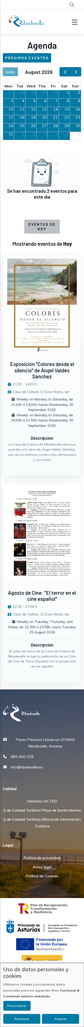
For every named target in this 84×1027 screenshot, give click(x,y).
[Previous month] (65, 72)
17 (11, 117)
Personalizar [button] (17, 1006)
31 (55, 92)
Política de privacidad (42, 857)
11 (22, 109)
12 (33, 109)
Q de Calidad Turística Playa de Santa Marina (42, 810)
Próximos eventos (27, 58)
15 (66, 109)
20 (44, 117)
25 (22, 125)
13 (44, 109)
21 (55, 117)
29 (33, 92)
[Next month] (75, 72)
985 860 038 (22, 756)
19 (33, 117)
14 (55, 109)
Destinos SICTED (42, 801)
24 (11, 125)
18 (22, 117)
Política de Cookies (42, 876)
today (10, 71)
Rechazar (21, 1019)
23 (78, 117)
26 (33, 125)
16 (78, 109)
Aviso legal (42, 866)
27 (11, 92)
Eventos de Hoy (42, 226)
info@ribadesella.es (27, 767)
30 (44, 92)
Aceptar (60, 1019)
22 (66, 117)
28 (22, 92)
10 (11, 109)
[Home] (26, 21)
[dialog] (42, 995)
